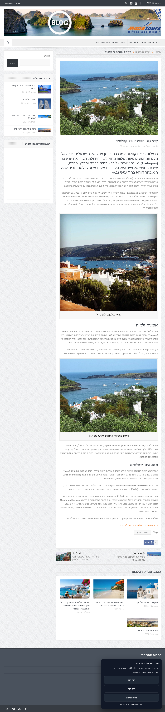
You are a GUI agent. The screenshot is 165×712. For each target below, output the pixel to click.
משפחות (115, 42)
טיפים (143, 42)
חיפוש (47, 56)
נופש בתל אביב (29, 99)
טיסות (123, 42)
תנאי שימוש (124, 704)
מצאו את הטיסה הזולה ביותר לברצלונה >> (139, 525)
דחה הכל (131, 689)
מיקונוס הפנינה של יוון (147, 602)
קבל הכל (131, 680)
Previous (137, 553)
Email (125, 146)
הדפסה (134, 146)
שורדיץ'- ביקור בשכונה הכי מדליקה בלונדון (85, 558)
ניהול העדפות (131, 698)
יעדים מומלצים (154, 42)
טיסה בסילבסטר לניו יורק (25, 129)
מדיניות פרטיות (137, 704)
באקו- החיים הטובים (148, 630)
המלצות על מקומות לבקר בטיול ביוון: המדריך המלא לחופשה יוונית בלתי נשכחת (75, 605)
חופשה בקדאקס (142, 532)
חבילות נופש (134, 42)
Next (78, 553)
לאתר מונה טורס (12, 3)
